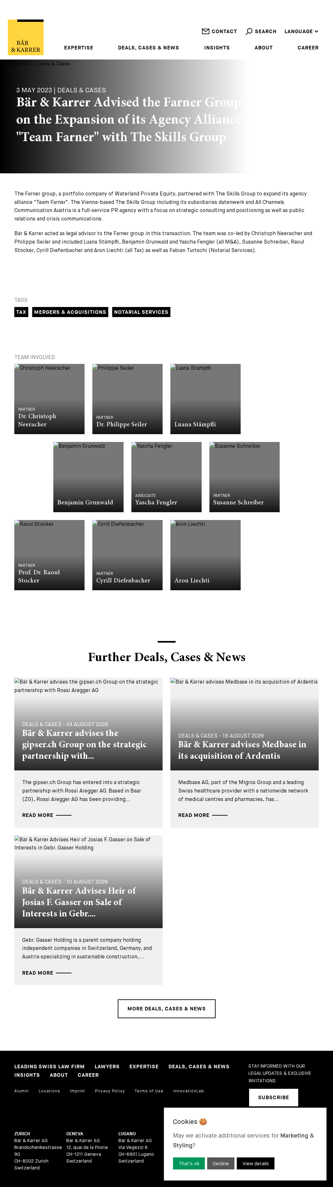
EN (288, 14)
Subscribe (273, 1098)
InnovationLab (188, 1091)
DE (288, 23)
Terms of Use (149, 1091)
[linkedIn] (311, 1097)
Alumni (21, 1091)
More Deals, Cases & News (166, 1009)
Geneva (74, 1134)
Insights (217, 48)
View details (256, 1163)
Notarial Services (141, 312)
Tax (21, 312)
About (264, 48)
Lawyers (107, 1067)
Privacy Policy (110, 1091)
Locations (49, 1091)
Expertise (78, 48)
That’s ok (189, 1163)
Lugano (127, 1134)
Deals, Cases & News (148, 48)
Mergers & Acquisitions (70, 312)
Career (308, 48)
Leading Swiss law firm (49, 1067)
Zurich (22, 1134)
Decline (221, 1163)
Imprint (77, 1091)
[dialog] (245, 1144)
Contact (224, 32)
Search (266, 32)
